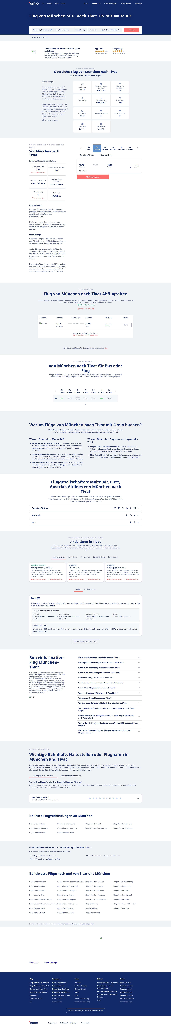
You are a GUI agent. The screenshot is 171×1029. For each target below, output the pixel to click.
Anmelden (138, 3)
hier (105, 348)
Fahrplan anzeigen (38, 198)
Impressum (52, 1023)
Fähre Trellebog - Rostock (107, 991)
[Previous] (55, 391)
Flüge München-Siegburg (123, 828)
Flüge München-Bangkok (95, 882)
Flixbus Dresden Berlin (61, 992)
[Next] (137, 148)
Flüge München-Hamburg (123, 882)
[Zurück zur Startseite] (35, 3)
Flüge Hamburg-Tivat (37, 908)
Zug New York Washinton (39, 983)
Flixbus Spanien (58, 986)
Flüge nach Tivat (49, 924)
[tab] (87, 155)
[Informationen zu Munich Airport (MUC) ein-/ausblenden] (138, 798)
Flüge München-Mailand (123, 895)
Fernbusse (56, 979)
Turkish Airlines (81, 986)
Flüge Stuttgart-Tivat (121, 908)
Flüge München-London (66, 824)
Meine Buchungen (110, 3)
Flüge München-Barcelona (95, 895)
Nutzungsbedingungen (68, 1023)
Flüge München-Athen (122, 899)
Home (31, 924)
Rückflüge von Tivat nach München (43, 856)
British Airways (80, 989)
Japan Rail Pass (125, 983)
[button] (81, 30)
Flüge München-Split (93, 824)
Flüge (56, 3)
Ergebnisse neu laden (84, 309)
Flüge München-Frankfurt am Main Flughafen (46, 904)
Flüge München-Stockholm (67, 904)
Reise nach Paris (126, 989)
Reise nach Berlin (126, 986)
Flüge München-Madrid (94, 886)
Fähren (63, 3)
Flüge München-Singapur (66, 899)
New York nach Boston (38, 992)
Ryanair (78, 983)
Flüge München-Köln (121, 890)
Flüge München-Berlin (37, 882)
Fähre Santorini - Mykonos (107, 983)
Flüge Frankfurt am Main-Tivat (125, 904)
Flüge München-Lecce (37, 833)
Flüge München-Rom (37, 895)
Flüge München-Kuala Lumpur (40, 899)
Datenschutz (85, 1023)
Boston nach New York (38, 989)
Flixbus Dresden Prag (60, 989)
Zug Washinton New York (39, 986)
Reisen (122, 979)
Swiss (77, 992)
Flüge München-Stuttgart (66, 890)
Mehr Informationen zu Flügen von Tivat (45, 859)
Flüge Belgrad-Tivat (93, 913)
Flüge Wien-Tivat (92, 908)
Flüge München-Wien (37, 890)
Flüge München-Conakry (38, 828)
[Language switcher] (96, 3)
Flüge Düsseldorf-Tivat (65, 908)
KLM (76, 995)
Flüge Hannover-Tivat (65, 913)
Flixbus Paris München (61, 995)
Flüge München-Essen (65, 833)
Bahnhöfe (33, 995)
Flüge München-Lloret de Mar (97, 828)
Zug (43, 3)
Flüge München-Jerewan (123, 824)
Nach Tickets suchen (38, 172)
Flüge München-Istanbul (95, 890)
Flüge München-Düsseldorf (67, 886)
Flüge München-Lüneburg (67, 828)
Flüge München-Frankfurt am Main (70, 882)
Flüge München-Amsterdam (96, 899)
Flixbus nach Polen (59, 983)
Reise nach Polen (126, 992)
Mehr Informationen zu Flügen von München (103, 856)
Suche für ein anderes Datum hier (85, 335)
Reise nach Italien (126, 995)
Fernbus (49, 3)
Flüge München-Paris (37, 824)
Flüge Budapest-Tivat (37, 913)
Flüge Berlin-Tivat (92, 904)
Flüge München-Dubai (65, 895)
